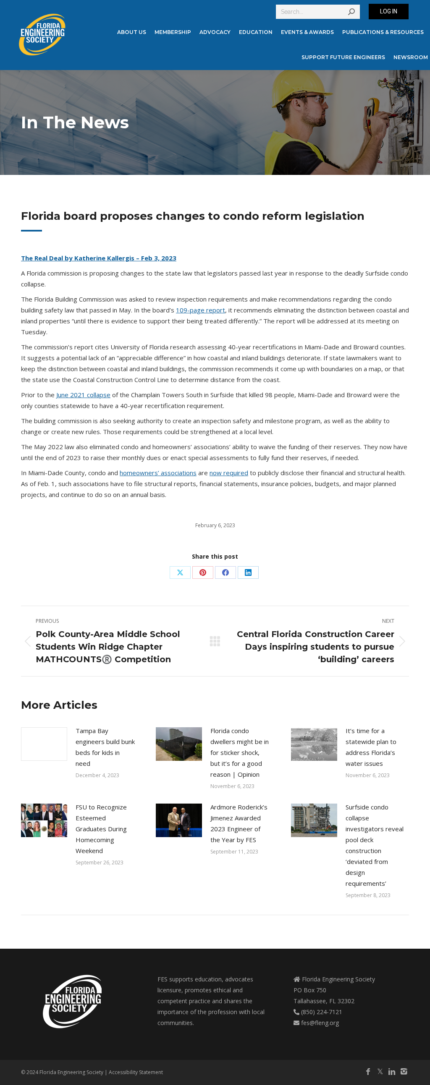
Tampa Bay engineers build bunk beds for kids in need (105, 747)
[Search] (351, 12)
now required (229, 472)
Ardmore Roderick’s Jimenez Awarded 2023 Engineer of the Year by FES (238, 823)
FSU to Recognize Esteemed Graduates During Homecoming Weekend (101, 829)
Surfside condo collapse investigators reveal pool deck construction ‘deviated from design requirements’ (375, 845)
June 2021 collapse (83, 394)
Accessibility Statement (136, 1072)
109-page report (200, 310)
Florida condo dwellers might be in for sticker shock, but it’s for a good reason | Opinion (239, 752)
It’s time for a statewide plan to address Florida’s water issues (371, 747)
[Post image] (44, 744)
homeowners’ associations (158, 472)
